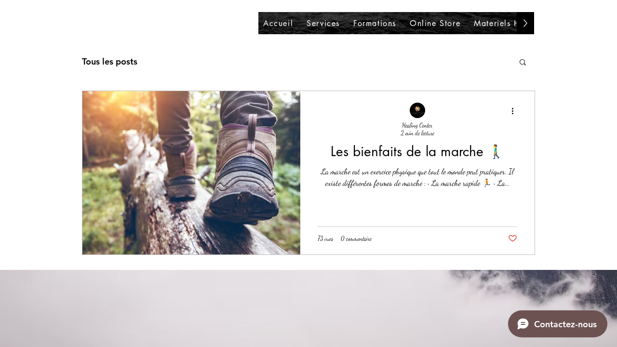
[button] (522, 63)
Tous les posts (109, 61)
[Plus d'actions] (516, 111)
